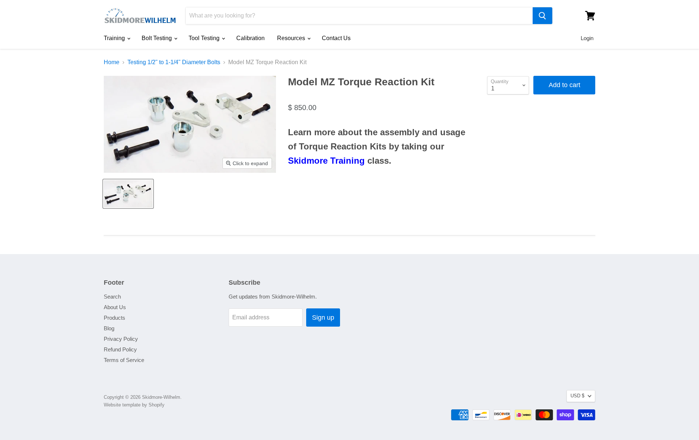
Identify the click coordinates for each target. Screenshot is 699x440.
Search (112, 296)
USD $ (577, 395)
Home (111, 62)
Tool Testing (205, 38)
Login (587, 38)
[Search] (542, 15)
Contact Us (336, 38)
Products (114, 318)
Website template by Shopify (134, 405)
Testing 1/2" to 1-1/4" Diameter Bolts (173, 62)
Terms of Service (124, 360)
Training (115, 38)
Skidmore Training (326, 161)
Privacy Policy (121, 339)
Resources (292, 38)
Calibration (250, 38)
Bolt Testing (157, 38)
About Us (115, 307)
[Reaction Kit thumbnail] (128, 193)
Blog (109, 328)
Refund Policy (120, 349)
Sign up (323, 317)
